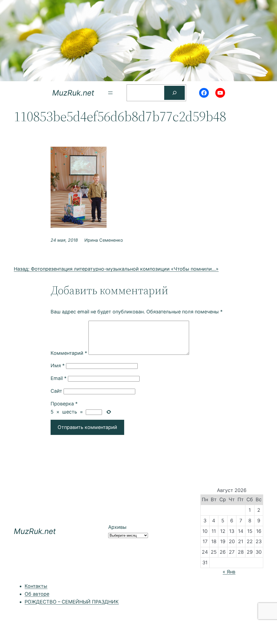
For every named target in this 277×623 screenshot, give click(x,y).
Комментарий (69, 353)
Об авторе (37, 594)
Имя (58, 365)
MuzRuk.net (73, 92)
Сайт (56, 391)
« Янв (229, 572)
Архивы (117, 527)
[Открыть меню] (110, 93)
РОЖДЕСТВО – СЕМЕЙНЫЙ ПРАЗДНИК (72, 602)
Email (59, 378)
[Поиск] (174, 93)
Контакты (36, 586)
